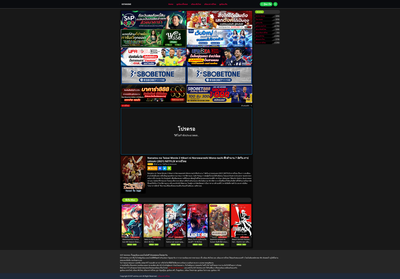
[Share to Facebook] (160, 168)
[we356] (153, 38)
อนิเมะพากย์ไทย (210, 4)
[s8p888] (153, 20)
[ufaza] (219, 57)
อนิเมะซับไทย (196, 4)
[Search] (275, 4)
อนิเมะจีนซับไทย (261, 29)
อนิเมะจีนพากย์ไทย (262, 33)
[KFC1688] (219, 20)
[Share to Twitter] (164, 168)
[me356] (219, 38)
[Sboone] (153, 75)
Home (170, 4)
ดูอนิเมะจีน (223, 4)
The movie (259, 19)
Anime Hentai (260, 16)
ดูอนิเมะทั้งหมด (182, 4)
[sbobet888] (219, 94)
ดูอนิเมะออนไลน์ (261, 26)
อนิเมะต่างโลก (260, 39)
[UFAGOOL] (153, 57)
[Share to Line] (169, 168)
